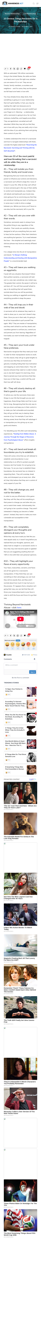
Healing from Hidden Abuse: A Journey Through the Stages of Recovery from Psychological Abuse (20, 437)
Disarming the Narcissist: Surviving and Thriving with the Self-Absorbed (20, 148)
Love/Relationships (29, 14)
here (19, 607)
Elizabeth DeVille (15, 26)
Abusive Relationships (12, 14)
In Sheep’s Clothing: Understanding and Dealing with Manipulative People (20, 258)
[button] (37, 3)
